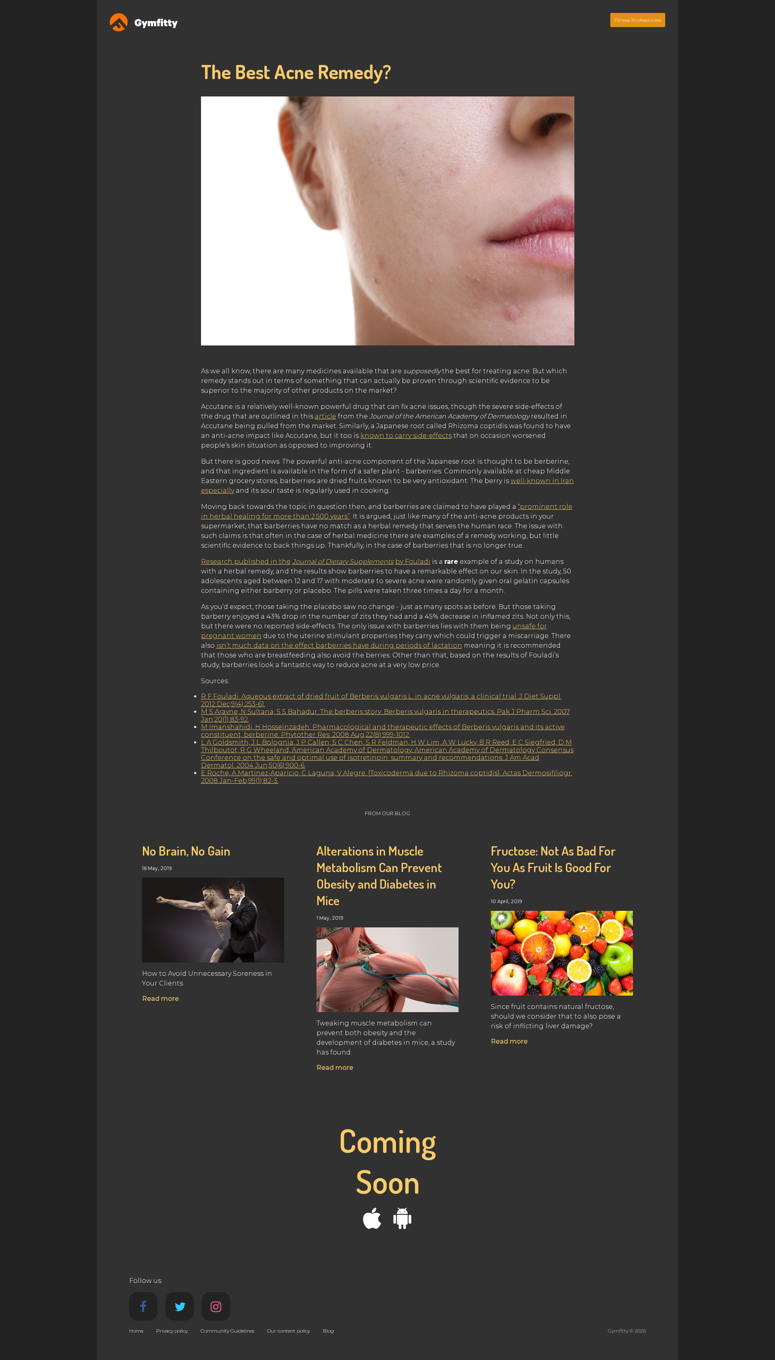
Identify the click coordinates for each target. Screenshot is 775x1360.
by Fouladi (412, 561)
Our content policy (288, 1331)
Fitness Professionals (637, 20)
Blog (328, 1331)
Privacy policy (172, 1331)
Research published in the (246, 561)
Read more (160, 998)
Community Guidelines (227, 1331)
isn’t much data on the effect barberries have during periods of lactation (339, 645)
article (325, 416)
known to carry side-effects (406, 435)
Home (136, 1331)
